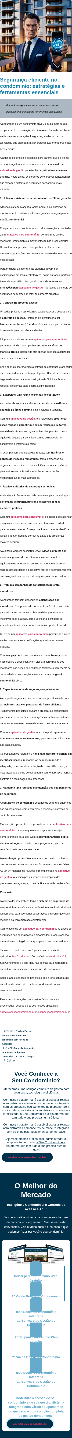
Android (54, 956)
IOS (64, 956)
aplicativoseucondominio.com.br (18, 1011)
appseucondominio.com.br (54, 1011)
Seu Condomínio (20, 956)
